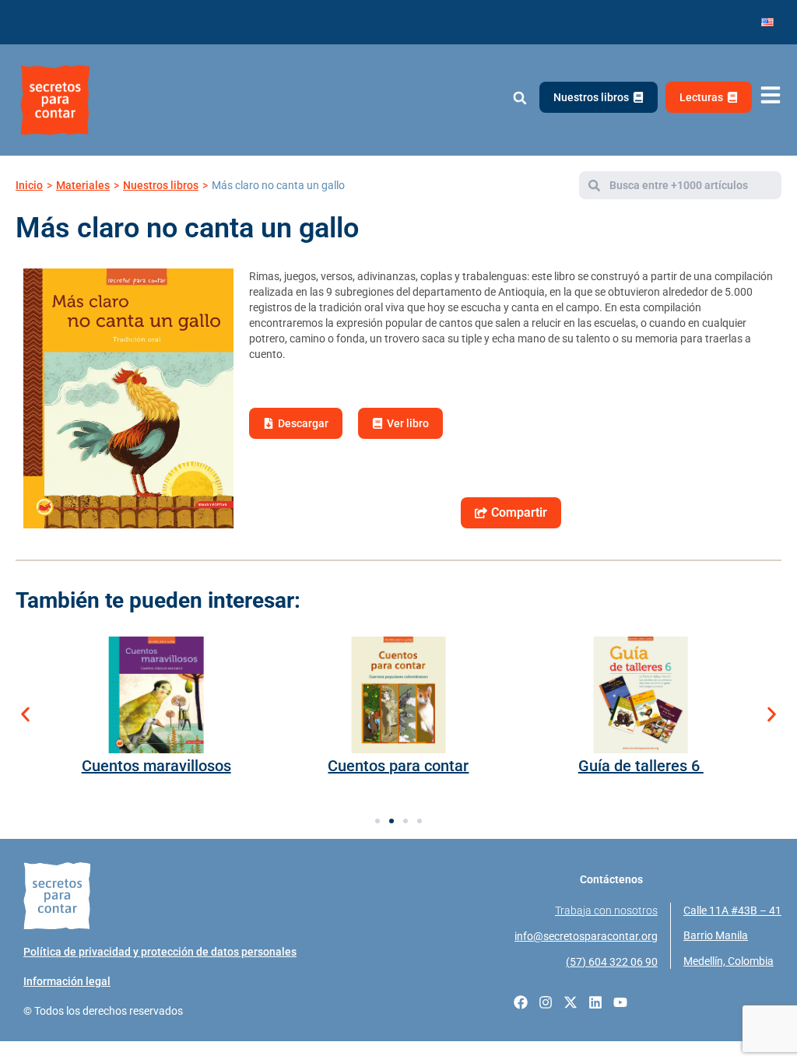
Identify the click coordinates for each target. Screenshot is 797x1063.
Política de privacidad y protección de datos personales (160, 951)
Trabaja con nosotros (606, 910)
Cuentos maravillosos (156, 765)
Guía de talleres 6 (641, 765)
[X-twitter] (571, 1002)
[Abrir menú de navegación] (770, 95)
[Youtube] (620, 1002)
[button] (519, 98)
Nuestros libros (160, 185)
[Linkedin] (595, 1002)
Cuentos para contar (398, 765)
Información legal (67, 981)
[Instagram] (546, 1002)
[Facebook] (521, 1002)
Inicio (29, 185)
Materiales (83, 185)
